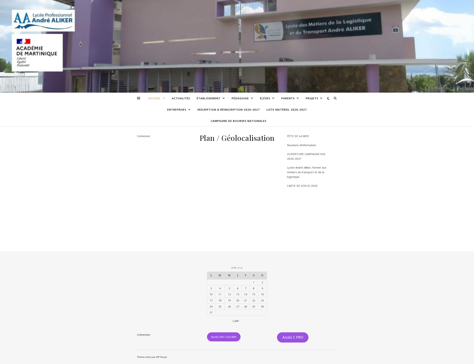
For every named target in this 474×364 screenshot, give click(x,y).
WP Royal (161, 357)
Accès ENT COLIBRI (223, 337)
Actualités (181, 98)
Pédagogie (240, 98)
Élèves (265, 98)
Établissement (209, 98)
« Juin (235, 321)
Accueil (154, 98)
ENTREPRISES (176, 109)
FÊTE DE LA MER (298, 136)
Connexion (143, 136)
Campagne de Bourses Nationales (238, 121)
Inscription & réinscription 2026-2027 (228, 109)
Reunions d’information (301, 145)
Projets (312, 98)
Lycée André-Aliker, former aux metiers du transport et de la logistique (306, 172)
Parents (288, 98)
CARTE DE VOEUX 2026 (302, 185)
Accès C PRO (292, 337)
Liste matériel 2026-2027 (286, 109)
